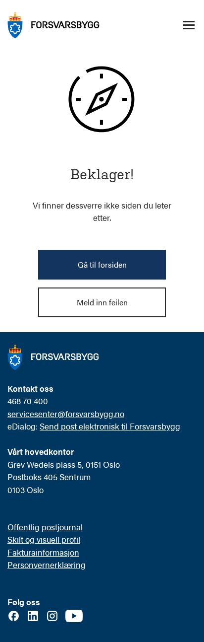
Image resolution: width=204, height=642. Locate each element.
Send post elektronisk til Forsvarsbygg (110, 426)
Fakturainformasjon (43, 552)
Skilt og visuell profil (43, 539)
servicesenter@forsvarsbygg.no (65, 414)
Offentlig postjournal (45, 527)
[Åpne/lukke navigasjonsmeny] (189, 25)
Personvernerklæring (46, 565)
